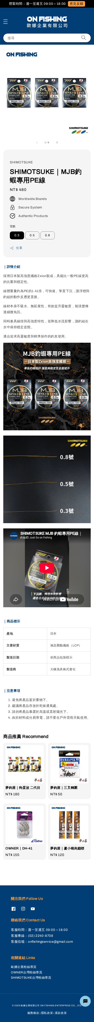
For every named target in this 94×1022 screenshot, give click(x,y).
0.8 (47, 235)
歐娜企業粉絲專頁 (24, 967)
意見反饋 (76, 3)
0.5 (32, 235)
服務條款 (33, 1013)
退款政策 (61, 1013)
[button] (5, 21)
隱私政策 (47, 1013)
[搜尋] (84, 38)
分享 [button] (19, 248)
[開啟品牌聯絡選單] (85, 1001)
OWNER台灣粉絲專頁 (26, 972)
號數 (13, 226)
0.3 (16, 235)
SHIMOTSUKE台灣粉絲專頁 (31, 977)
